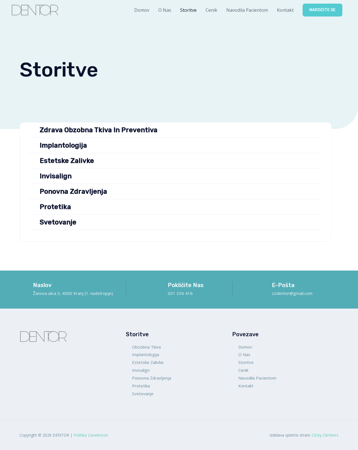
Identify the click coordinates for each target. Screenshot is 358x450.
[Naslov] (24, 286)
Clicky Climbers (325, 435)
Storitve (188, 10)
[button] (322, 10)
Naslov (42, 285)
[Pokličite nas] (158, 286)
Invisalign (56, 176)
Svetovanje (58, 222)
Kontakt (285, 10)
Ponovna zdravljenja (73, 191)
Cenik (211, 10)
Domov (141, 10)
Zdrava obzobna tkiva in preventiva (98, 130)
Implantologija (63, 145)
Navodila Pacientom (247, 10)
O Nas (164, 10)
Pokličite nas (186, 285)
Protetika (55, 207)
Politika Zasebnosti (91, 435)
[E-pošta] (262, 286)
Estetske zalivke (67, 161)
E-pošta (283, 285)
